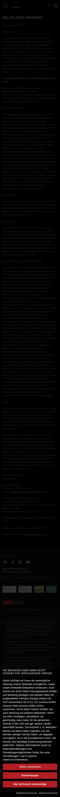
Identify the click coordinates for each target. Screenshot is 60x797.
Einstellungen (30, 775)
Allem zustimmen (30, 766)
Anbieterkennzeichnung (26, 793)
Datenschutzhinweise (48, 793)
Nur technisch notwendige (30, 784)
